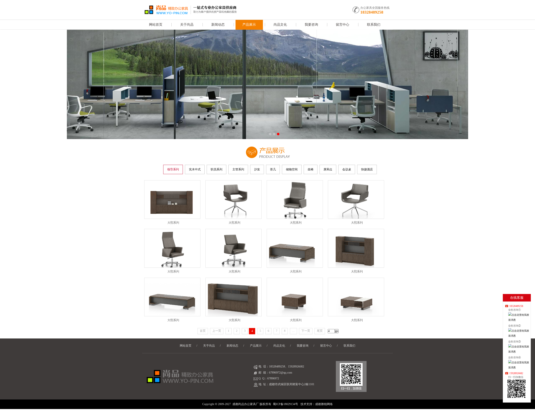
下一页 (305, 330)
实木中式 (195, 169)
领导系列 (173, 169)
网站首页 (155, 24)
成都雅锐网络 (324, 404)
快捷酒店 (367, 169)
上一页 (216, 330)
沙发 (257, 169)
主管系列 (238, 169)
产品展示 (249, 24)
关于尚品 (187, 24)
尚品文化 (280, 24)
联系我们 (373, 24)
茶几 (273, 169)
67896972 (273, 378)
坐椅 (310, 169)
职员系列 (216, 169)
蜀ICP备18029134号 (285, 404)
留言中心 (342, 24)
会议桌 (346, 169)
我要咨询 (311, 24)
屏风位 (328, 169)
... (293, 330)
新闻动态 (218, 24)
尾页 (320, 330)
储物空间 (292, 169)
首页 (203, 330)
